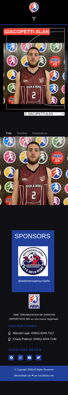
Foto (9, 133)
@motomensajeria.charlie (34, 280)
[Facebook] (11, 357)
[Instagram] (20, 357)
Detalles (22, 133)
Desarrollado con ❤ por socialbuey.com (34, 375)
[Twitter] (38, 357)
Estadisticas (39, 133)
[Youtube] (29, 357)
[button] (34, 19)
